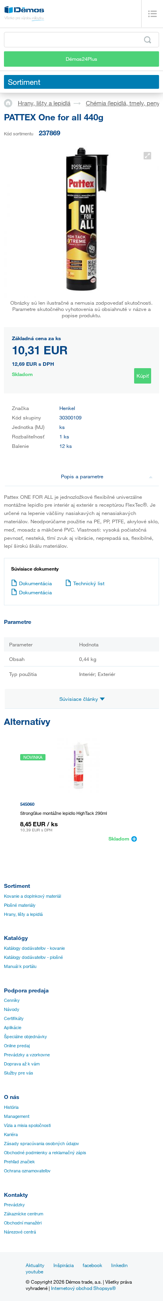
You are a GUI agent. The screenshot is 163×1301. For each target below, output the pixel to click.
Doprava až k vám (22, 1064)
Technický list (88, 583)
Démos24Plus (81, 59)
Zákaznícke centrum (23, 1214)
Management (16, 1116)
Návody (11, 1009)
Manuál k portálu (20, 966)
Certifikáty (14, 1018)
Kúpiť (142, 376)
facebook (92, 1265)
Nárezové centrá (20, 1232)
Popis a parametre (82, 476)
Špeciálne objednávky (25, 1036)
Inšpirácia (63, 1265)
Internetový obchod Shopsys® (83, 1288)
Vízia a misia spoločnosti (27, 1125)
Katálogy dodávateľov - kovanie (34, 948)
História (11, 1107)
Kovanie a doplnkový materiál (32, 896)
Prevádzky (14, 1204)
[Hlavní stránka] (11, 102)
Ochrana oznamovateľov (27, 1171)
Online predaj (17, 1045)
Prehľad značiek (19, 1161)
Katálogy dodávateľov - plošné (33, 957)
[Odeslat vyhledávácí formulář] (147, 39)
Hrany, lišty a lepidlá (44, 103)
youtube (34, 1271)
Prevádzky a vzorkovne (27, 1055)
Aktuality (35, 1265)
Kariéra (11, 1134)
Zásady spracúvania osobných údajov (41, 1143)
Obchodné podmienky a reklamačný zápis (45, 1152)
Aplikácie (12, 1027)
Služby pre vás (18, 1073)
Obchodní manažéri (23, 1223)
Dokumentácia (35, 583)
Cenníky (12, 1000)
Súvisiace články (79, 699)
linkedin (119, 1265)
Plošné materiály (20, 905)
